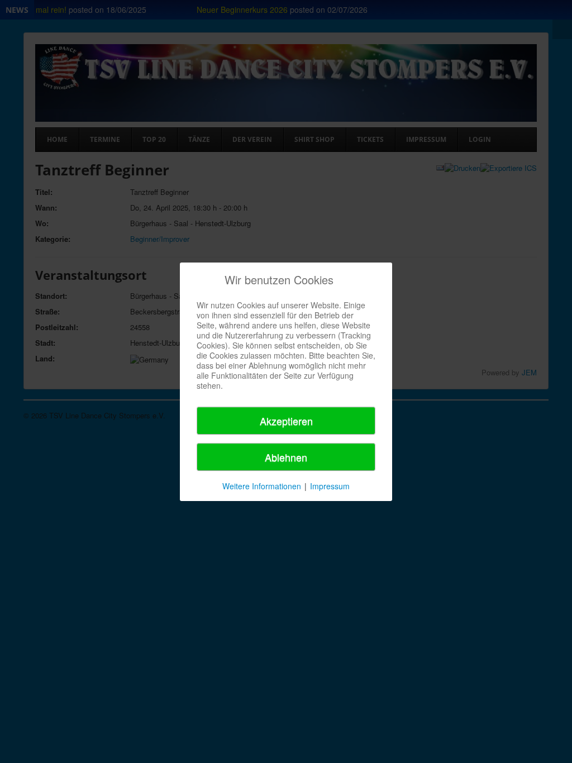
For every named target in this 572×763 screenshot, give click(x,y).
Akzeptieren (286, 420)
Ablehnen (286, 457)
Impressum (330, 486)
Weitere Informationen (261, 486)
